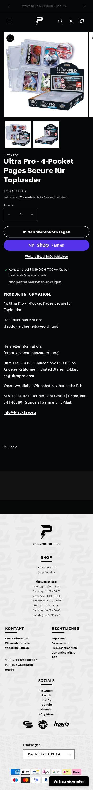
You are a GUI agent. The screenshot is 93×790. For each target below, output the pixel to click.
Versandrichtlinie (63, 652)
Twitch (46, 695)
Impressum (59, 638)
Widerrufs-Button (17, 647)
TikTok (46, 700)
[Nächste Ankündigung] (84, 6)
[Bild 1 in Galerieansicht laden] (18, 134)
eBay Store (46, 714)
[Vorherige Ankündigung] (9, 6)
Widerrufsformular (18, 643)
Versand (25, 197)
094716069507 (26, 660)
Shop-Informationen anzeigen (35, 282)
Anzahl (9, 205)
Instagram (46, 690)
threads (46, 709)
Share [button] (13, 447)
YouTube (46, 704)
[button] (9, 21)
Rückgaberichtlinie (65, 647)
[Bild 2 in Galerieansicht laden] (46, 134)
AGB (54, 657)
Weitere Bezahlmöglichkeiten (46, 256)
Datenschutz (60, 643)
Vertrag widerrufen (68, 781)
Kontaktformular (16, 638)
